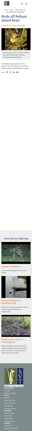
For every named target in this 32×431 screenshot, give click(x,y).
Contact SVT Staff (9, 400)
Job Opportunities (10, 408)
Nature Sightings (20, 10)
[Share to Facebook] (7, 72)
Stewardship (8, 416)
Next (26, 44)
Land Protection (9, 413)
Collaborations (9, 418)
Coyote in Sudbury (11, 266)
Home (6, 10)
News (11, 10)
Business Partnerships (11, 428)
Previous (5, 44)
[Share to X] (10, 72)
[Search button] (26, 3)
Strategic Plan (8, 406)
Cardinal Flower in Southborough (11, 302)
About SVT (7, 398)
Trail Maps (7, 390)
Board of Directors (9, 403)
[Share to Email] (17, 72)
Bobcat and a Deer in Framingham (12, 340)
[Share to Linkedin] (14, 72)
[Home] (7, 3)
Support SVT (8, 426)
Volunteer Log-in (9, 421)
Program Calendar (9, 393)
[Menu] (22, 3)
